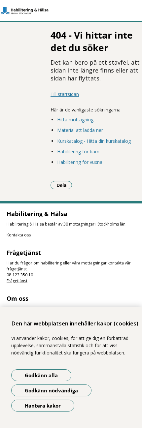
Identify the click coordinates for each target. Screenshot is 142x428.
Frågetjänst (17, 281)
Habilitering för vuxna (79, 162)
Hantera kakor (43, 405)
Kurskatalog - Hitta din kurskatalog (94, 141)
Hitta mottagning (75, 119)
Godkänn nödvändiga (51, 390)
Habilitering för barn (78, 151)
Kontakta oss (19, 235)
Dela (64, 185)
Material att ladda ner (80, 130)
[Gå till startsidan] (71, 10)
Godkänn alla (41, 375)
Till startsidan (65, 94)
